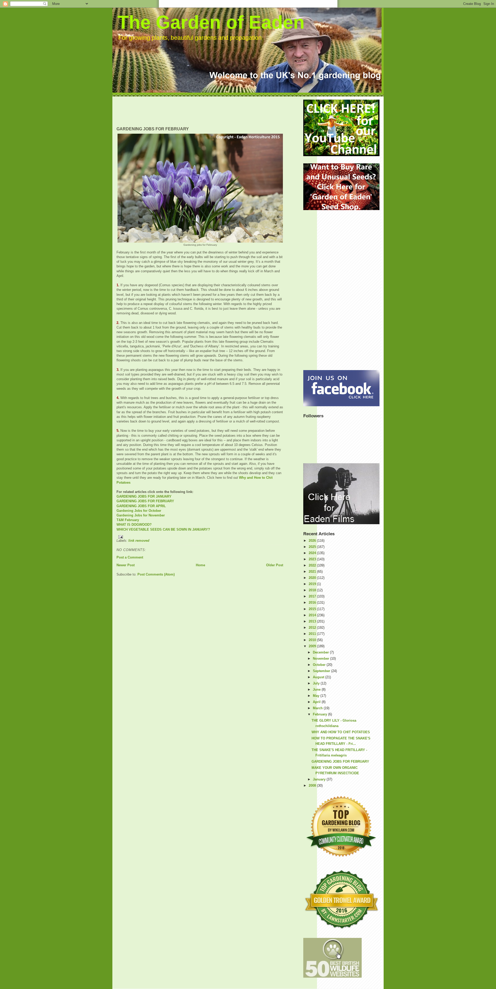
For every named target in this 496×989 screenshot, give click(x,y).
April (317, 702)
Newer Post (126, 565)
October (320, 665)
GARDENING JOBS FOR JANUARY (144, 496)
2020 (313, 578)
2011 (313, 634)
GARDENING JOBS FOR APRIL (141, 506)
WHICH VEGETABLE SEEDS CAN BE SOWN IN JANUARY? (163, 529)
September (322, 671)
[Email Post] (200, 537)
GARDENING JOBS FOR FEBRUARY (145, 501)
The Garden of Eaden (211, 22)
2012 (313, 627)
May (316, 696)
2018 (313, 590)
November (321, 658)
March (318, 708)
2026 (313, 541)
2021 (313, 571)
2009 (313, 646)
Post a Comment (130, 557)
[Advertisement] (211, 111)
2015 (313, 609)
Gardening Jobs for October (139, 511)
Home (200, 565)
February (320, 714)
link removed (138, 541)
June (317, 689)
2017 (313, 596)
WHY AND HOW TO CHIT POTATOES (341, 732)
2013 (313, 621)
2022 (313, 565)
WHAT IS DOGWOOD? (134, 525)
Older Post (274, 565)
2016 (313, 602)
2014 (313, 615)
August (319, 677)
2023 (313, 559)
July (317, 683)
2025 (313, 547)
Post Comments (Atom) (156, 574)
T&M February (128, 520)
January (320, 779)
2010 (313, 640)
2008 (313, 785)
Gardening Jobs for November (141, 515)
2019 (313, 584)
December (321, 652)
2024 (313, 553)
